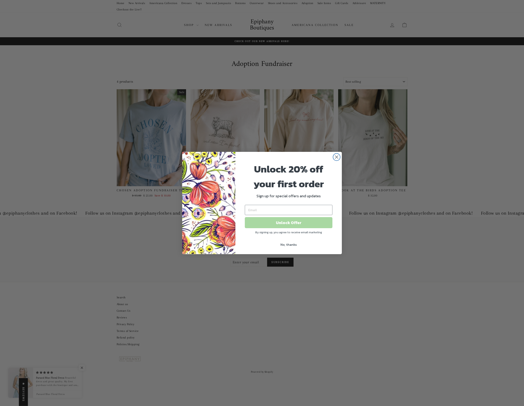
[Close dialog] (336, 157)
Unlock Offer (289, 223)
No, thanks (288, 244)
